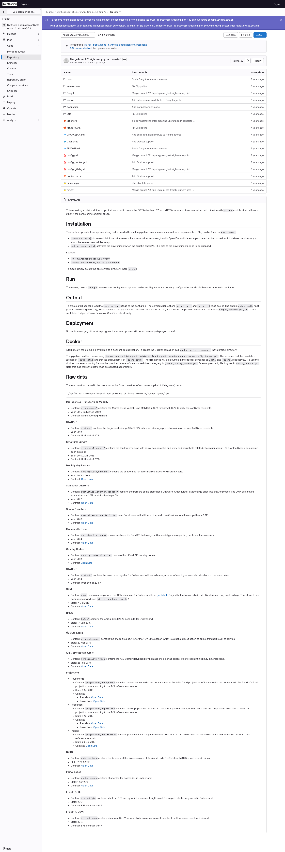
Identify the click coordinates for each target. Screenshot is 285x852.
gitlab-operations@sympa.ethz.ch (167, 19)
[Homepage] (10, 4)
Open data (87, 479)
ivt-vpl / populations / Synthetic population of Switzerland (115, 44)
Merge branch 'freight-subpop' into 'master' (95, 59)
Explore (25, 4)
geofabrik (162, 595)
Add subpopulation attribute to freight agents (156, 100)
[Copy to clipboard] (257, 393)
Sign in (277, 4)
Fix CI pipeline (139, 86)
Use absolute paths (142, 183)
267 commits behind (81, 48)
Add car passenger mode (146, 107)
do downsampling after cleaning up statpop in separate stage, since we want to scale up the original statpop (163, 120)
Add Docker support (143, 141)
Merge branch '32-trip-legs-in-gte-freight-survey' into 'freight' (163, 93)
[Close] (281, 20)
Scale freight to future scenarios (149, 79)
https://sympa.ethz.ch (222, 19)
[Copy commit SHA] (248, 60)
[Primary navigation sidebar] (4, 11)
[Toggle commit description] (124, 59)
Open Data (87, 502)
